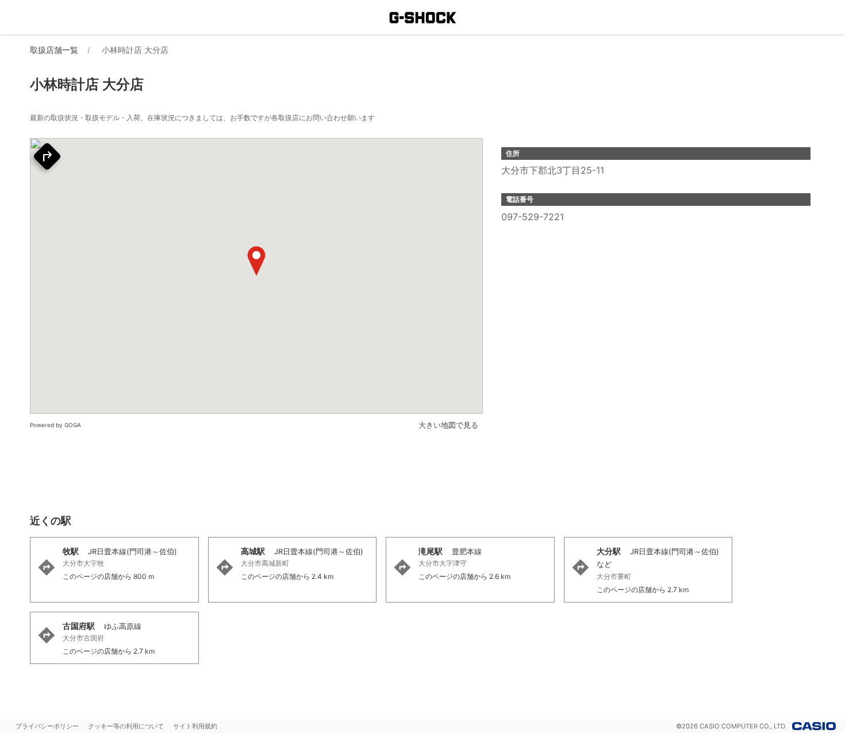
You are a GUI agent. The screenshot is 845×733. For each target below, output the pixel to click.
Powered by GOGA (55, 424)
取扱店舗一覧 (54, 50)
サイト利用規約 (195, 726)
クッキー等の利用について (126, 726)
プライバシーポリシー (47, 726)
